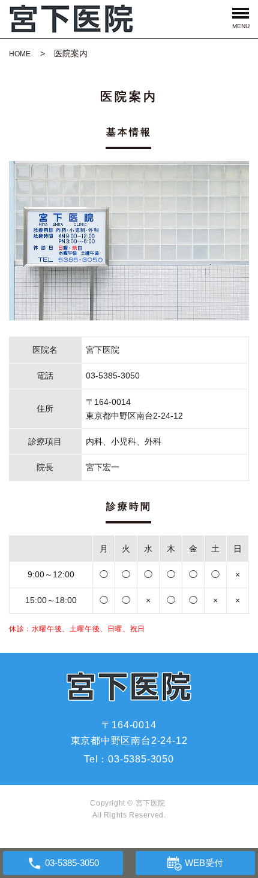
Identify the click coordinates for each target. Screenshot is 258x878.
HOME (20, 54)
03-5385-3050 (141, 759)
